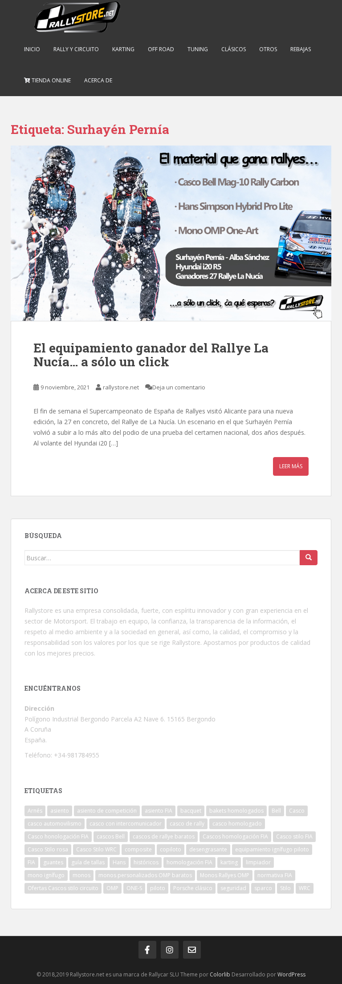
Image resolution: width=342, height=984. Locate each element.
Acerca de (98, 80)
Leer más (290, 466)
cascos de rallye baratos (164, 836)
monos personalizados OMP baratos (145, 875)
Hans (119, 862)
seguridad (233, 888)
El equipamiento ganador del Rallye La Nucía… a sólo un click (151, 355)
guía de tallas (88, 862)
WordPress (291, 974)
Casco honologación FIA (58, 836)
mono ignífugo (46, 875)
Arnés (35, 810)
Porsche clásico (192, 888)
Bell (276, 810)
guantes (53, 862)
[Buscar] (309, 557)
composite (138, 849)
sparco (263, 888)
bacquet (190, 810)
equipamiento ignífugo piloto (272, 849)
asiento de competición (107, 810)
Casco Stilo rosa (48, 849)
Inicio (32, 49)
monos (81, 875)
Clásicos (233, 49)
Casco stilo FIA (294, 836)
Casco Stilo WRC (96, 849)
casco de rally (187, 823)
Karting (123, 49)
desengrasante (208, 849)
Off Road (161, 49)
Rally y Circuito (76, 49)
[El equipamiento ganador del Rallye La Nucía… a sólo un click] (171, 233)
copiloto (170, 849)
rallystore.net (121, 387)
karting (229, 862)
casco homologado (237, 823)
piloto (157, 888)
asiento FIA (158, 810)
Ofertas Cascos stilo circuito (63, 888)
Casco (297, 810)
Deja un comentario (178, 387)
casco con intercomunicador (126, 823)
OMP (112, 888)
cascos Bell (111, 836)
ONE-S (134, 888)
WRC (304, 888)
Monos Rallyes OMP (224, 875)
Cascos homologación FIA (235, 836)
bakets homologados (236, 810)
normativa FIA (274, 875)
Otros (268, 49)
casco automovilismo (54, 823)
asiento (59, 810)
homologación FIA (189, 862)
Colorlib (220, 974)
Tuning (197, 49)
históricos (146, 862)
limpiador (258, 862)
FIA (31, 862)
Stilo (285, 888)
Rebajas (300, 49)
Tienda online (50, 80)
